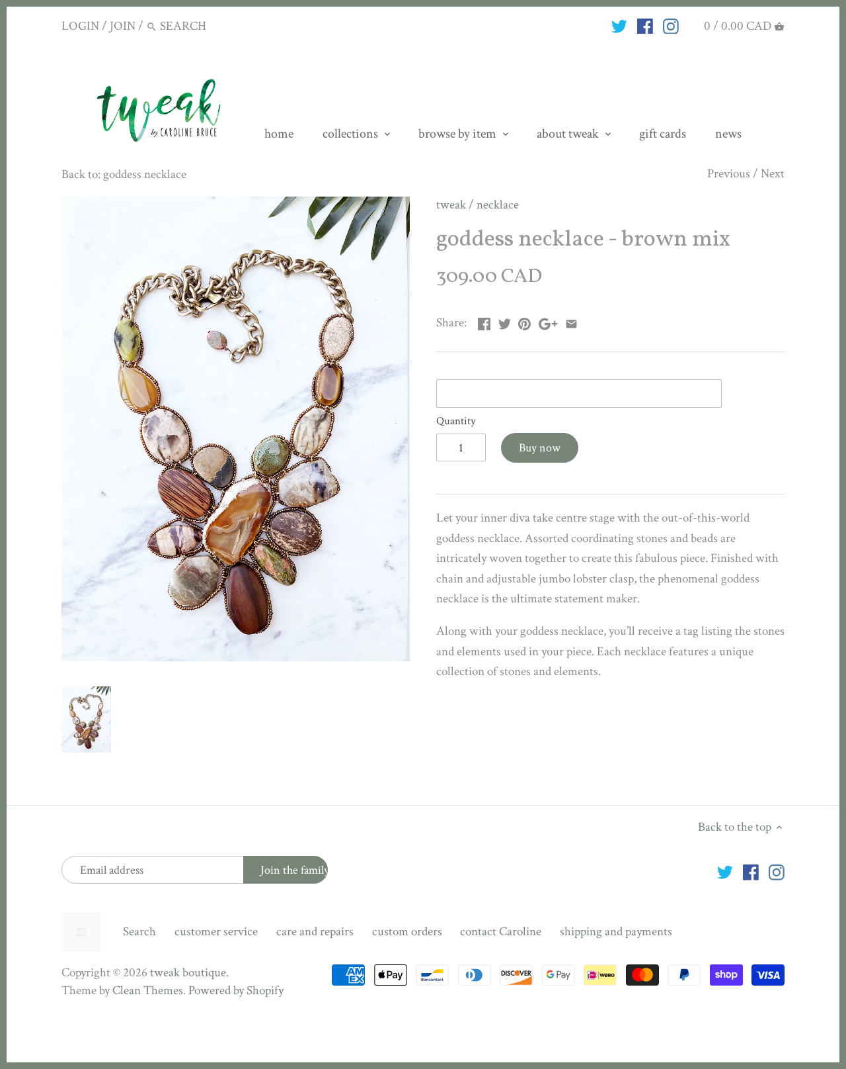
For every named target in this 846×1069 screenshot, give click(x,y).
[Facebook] (645, 25)
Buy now (539, 447)
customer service (216, 931)
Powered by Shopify (236, 990)
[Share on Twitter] (504, 321)
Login (80, 26)
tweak (451, 205)
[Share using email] (571, 321)
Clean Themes (147, 990)
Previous (728, 173)
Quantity (456, 421)
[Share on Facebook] (484, 321)
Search (139, 931)
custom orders (407, 931)
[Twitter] (619, 25)
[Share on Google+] (548, 321)
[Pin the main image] (524, 321)
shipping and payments (616, 931)
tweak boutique (188, 972)
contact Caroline (500, 931)
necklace (498, 205)
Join (122, 26)
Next (773, 173)
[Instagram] (671, 25)
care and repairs (315, 931)
